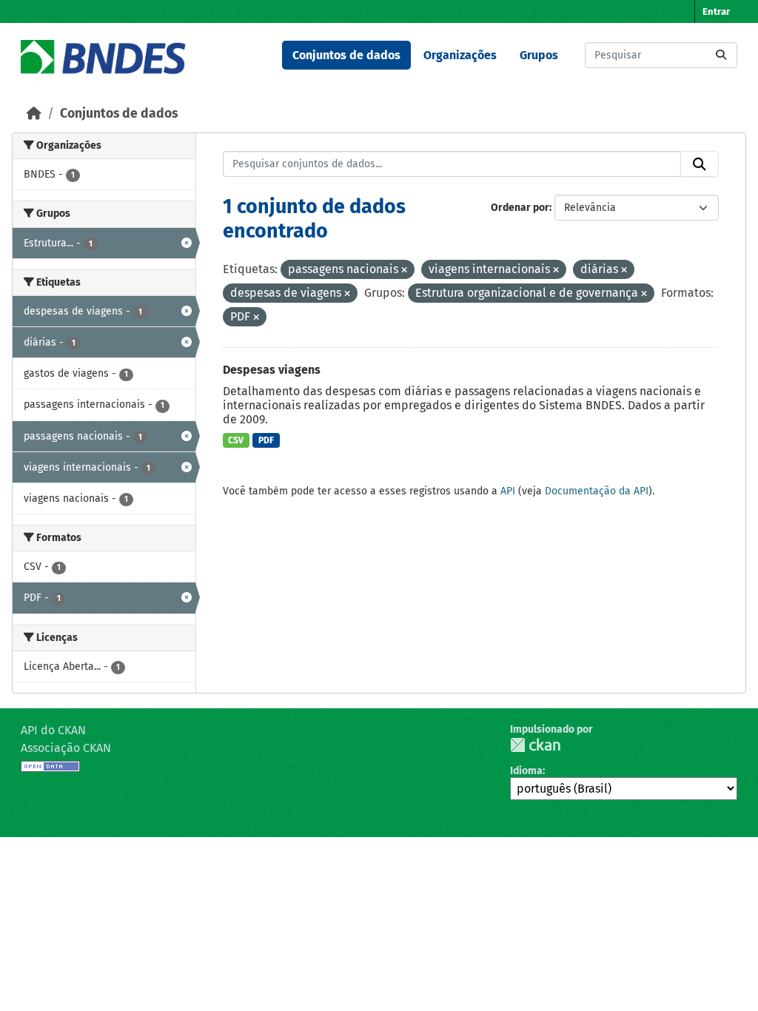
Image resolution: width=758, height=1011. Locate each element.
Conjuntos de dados (346, 55)
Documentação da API (596, 491)
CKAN (535, 745)
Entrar (716, 11)
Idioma (526, 771)
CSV (236, 440)
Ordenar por (520, 207)
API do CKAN (53, 730)
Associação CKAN (66, 748)
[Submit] (721, 55)
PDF (266, 440)
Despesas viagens (272, 370)
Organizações (460, 55)
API (507, 491)
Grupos (539, 55)
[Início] (34, 113)
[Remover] (404, 270)
